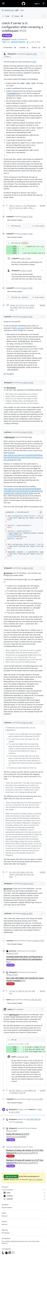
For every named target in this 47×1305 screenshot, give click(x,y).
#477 (34, 62)
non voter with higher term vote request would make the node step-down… (21, 874)
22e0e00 (42, 1090)
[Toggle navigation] (3, 3)
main (4, 42)
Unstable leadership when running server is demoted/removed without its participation (24, 959)
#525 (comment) (19, 328)
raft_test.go (15, 226)
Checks (37, 47)
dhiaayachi (6, 39)
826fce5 (42, 991)
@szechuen (11, 387)
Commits (24, 47)
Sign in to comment (36, 1179)
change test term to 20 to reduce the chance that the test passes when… (22, 308)
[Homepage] (23, 3)
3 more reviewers (7, 1190)
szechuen (7, 316)
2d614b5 (42, 872)
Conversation (10, 47)
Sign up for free (11, 1176)
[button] (8, 57)
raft (16, 10)
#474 (33, 193)
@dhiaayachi (10, 437)
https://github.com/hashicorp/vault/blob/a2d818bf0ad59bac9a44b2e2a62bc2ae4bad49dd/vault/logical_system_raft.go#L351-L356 (23, 457)
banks (8, 999)
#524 (27, 66)
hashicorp (9, 10)
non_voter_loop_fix (18, 42)
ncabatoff (9, 216)
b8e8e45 (42, 305)
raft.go (13, 1040)
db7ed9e (42, 205)
